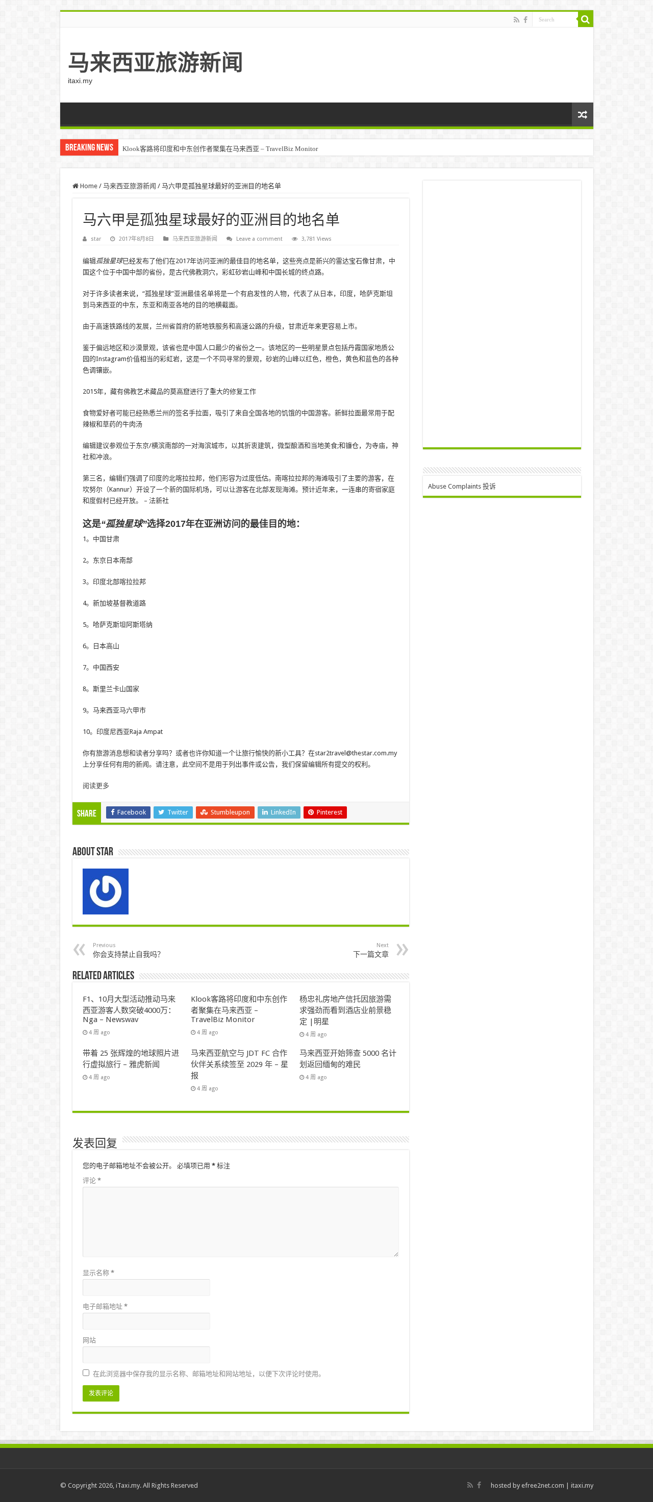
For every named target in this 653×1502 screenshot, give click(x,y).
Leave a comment (259, 239)
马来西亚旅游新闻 (155, 62)
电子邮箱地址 (105, 1306)
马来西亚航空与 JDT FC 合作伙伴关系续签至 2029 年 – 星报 (239, 1064)
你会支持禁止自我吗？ (128, 950)
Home (88, 186)
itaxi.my (582, 1485)
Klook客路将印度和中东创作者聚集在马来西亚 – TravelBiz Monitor (220, 148)
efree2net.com (542, 1485)
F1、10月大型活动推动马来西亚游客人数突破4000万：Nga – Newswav (129, 1009)
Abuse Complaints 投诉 (462, 486)
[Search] (585, 19)
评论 (92, 1180)
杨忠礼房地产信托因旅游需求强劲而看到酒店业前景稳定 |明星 (345, 1010)
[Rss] (516, 20)
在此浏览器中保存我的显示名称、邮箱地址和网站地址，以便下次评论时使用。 (209, 1374)
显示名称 (98, 1273)
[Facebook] (525, 20)
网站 (89, 1340)
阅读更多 (96, 786)
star (96, 239)
